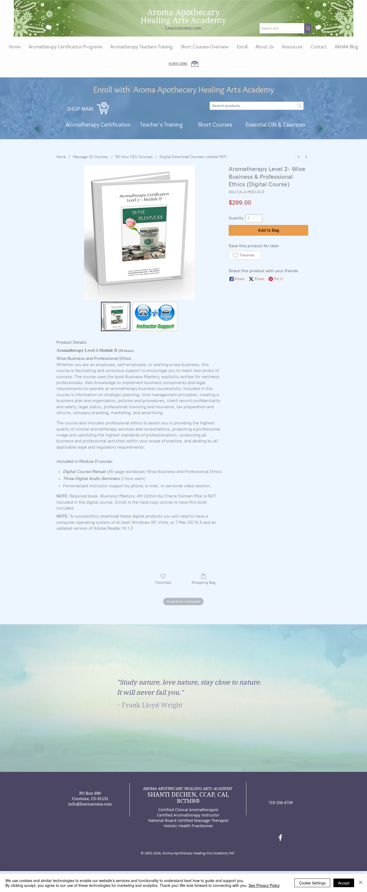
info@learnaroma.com (90, 804)
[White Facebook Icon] (280, 837)
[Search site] (307, 28)
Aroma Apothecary (183, 12)
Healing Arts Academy (183, 20)
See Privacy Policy (264, 885)
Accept (344, 883)
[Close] (360, 883)
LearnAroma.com (183, 28)
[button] (264, 47)
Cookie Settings (312, 883)
